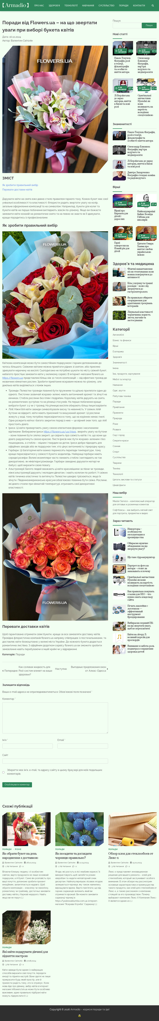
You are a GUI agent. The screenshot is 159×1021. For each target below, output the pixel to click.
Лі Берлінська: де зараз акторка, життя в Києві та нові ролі (122, 101)
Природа (117, 418)
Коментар (9, 698)
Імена (115, 368)
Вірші (115, 346)
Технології (70, 5)
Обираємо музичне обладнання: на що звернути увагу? (137, 546)
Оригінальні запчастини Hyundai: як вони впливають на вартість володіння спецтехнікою (145, 105)
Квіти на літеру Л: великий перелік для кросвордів (138, 637)
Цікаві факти (119, 485)
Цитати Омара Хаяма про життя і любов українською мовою (145, 249)
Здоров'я (117, 357)
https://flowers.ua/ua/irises (60, 431)
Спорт (116, 452)
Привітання (118, 407)
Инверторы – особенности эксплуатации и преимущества (136, 533)
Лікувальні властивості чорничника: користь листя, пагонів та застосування (140, 316)
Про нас (39, 5)
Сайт (5, 755)
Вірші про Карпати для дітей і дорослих (121, 215)
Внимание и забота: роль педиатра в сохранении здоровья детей (140, 649)
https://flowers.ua (12, 377)
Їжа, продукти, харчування (126, 374)
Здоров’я (54, 5)
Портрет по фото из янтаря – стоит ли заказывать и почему (138, 568)
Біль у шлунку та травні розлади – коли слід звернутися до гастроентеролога (140, 287)
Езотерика (118, 351)
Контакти (139, 5)
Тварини (117, 463)
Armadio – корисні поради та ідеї (89, 1009)
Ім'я (5, 740)
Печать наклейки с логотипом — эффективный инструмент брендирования (137, 611)
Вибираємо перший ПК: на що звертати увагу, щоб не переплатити (140, 626)
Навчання (88, 5)
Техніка (116, 468)
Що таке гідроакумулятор (141, 557)
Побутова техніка (122, 396)
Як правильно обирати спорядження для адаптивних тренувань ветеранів (139, 302)
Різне (115, 424)
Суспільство (106, 5)
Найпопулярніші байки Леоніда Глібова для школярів (146, 215)
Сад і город (119, 435)
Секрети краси (120, 440)
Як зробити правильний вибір (20, 185)
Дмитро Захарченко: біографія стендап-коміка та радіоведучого (141, 175)
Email (61, 740)
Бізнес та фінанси (122, 340)
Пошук (117, 20)
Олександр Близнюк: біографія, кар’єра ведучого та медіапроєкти (145, 65)
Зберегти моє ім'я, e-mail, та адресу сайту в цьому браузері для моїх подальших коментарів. (54, 772)
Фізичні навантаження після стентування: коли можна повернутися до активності (140, 273)
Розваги (117, 429)
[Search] (152, 5)
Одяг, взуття (119, 390)
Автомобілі (118, 335)
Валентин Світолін (14, 862)
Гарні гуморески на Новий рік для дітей (121, 247)
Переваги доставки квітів (17, 189)
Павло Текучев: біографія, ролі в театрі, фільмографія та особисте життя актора (122, 65)
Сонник (116, 446)
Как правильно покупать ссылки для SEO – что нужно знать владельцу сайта (140, 595)
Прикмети (118, 413)
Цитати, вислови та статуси (127, 479)
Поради (123, 5)
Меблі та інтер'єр (122, 379)
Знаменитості (120, 362)
